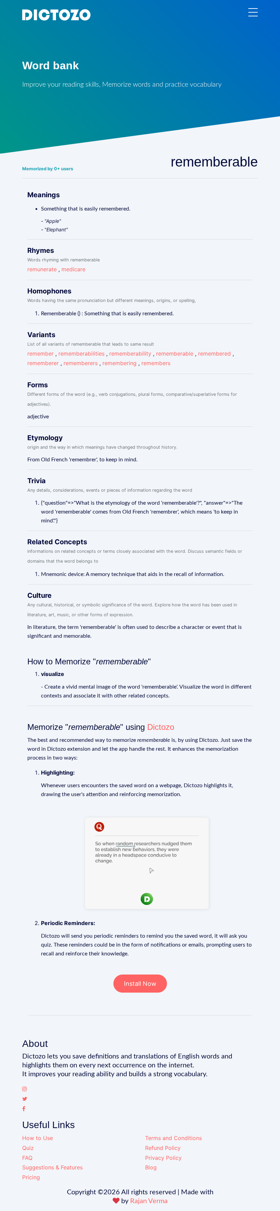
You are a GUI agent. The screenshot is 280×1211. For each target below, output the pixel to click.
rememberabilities (81, 353)
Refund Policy (163, 1147)
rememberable (174, 353)
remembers (155, 363)
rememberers (81, 363)
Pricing (31, 1177)
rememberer (43, 363)
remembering (119, 363)
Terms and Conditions (173, 1138)
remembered (214, 353)
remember (40, 353)
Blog (151, 1167)
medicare (73, 269)
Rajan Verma (149, 1201)
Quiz (28, 1147)
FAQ (27, 1157)
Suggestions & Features (52, 1167)
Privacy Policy (163, 1157)
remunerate (42, 269)
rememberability (130, 353)
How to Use (37, 1138)
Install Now (140, 983)
